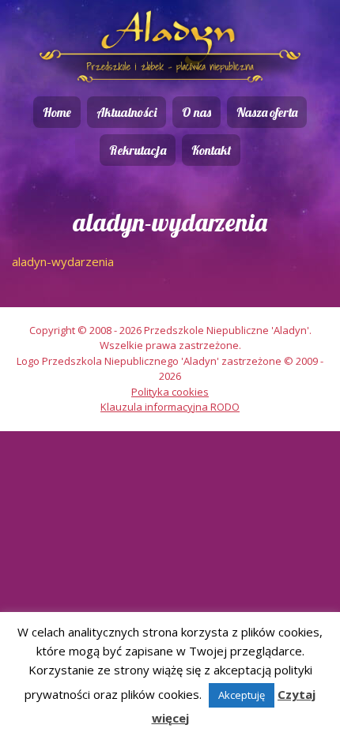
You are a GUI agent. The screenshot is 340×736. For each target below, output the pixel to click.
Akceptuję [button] (241, 695)
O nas (196, 112)
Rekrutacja (137, 150)
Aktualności (126, 112)
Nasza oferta (266, 112)
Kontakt (211, 150)
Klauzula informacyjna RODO (170, 407)
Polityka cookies (170, 392)
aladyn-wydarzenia (63, 261)
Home (57, 112)
